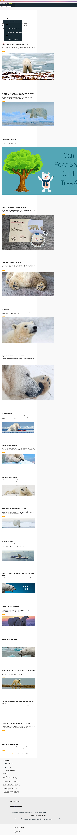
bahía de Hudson (13, 777)
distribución (14, 782)
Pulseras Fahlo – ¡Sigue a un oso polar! (11, 262)
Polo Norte (9, 790)
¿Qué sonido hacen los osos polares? (11, 606)
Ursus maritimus (6, 792)
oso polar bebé (13, 787)
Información (6, 7)
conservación (7, 781)
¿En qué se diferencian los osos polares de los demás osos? (16, 723)
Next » (28, 753)
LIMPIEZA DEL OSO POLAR (7, 541)
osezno (13, 785)
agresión (7, 776)
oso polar (7, 787)
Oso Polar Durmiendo (7, 413)
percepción (11, 788)
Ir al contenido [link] (2, 0)
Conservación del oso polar (14, 28)
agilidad (4, 776)
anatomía (18, 776)
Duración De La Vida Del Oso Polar (10, 744)
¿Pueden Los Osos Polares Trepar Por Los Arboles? (14, 207)
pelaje (7, 788)
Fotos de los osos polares (13, 35)
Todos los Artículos (9, 763)
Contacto (15, 832)
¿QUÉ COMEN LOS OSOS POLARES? (9, 446)
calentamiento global (7, 778)
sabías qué (11, 791)
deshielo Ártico (9, 782)
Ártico (15, 792)
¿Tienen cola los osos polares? (9, 139)
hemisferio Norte (12, 784)
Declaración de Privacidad (19, 827)
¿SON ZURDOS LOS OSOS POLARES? (9, 477)
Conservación (6, 15)
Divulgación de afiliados (18, 830)
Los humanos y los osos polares (15, 32)
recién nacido (6, 791)
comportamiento (9, 780)
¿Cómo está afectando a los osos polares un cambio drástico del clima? (18, 574)
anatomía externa (6, 777)
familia (18, 782)
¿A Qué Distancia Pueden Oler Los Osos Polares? (13, 356)
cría (11, 781)
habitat (8, 784)
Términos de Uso (17, 828)
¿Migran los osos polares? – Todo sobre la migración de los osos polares (18, 702)
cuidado (4, 782)
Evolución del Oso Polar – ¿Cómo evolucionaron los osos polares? (18, 670)
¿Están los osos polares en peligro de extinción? (14, 508)
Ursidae (14, 791)
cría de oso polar (15, 781)
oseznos (16, 785)
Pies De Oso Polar (6, 309)
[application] (8, 18)
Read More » (3, 51)
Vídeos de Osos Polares (13, 39)
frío (20, 782)
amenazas (15, 776)
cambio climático (14, 778)
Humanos (5, 11)
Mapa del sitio (16, 826)
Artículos (5, 18)
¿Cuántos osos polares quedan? (10, 639)
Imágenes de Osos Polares (11, 768)
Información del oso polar (13, 24)
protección (14, 790)
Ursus (17, 791)
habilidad (4, 784)
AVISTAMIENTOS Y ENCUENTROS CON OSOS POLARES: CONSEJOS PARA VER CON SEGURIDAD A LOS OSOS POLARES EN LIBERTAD (18, 93)
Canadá (4, 780)
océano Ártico (9, 785)
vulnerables (12, 792)
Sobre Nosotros (17, 831)
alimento (11, 776)
